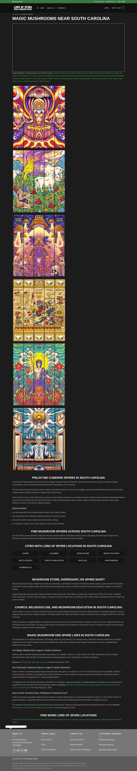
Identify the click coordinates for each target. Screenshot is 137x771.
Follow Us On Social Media (80, 750)
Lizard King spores (30, 81)
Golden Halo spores (95, 73)
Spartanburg (111, 560)
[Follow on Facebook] (117, 1)
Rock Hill (82, 560)
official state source (19, 708)
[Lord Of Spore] (23, 8)
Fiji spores (111, 76)
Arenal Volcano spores (97, 76)
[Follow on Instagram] (119, 1)
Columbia (54, 553)
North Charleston (54, 560)
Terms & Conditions (48, 750)
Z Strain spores (44, 81)
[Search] (38, 8)
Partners (61, 8)
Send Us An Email (77, 740)
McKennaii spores (69, 76)
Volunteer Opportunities (108, 750)
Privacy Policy (46, 740)
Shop (42, 8)
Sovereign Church (98, 1)
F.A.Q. (43, 745)
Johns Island (83, 553)
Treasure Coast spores (99, 78)
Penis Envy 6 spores (39, 78)
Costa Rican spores (111, 73)
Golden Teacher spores (62, 73)
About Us (50, 8)
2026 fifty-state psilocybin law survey (34, 662)
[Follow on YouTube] (123, 1)
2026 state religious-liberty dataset (41, 708)
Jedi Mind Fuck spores (52, 76)
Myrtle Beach (25, 560)
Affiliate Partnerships (107, 740)
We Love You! (17, 1)
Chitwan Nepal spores (81, 78)
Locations (16, 14)
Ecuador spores (24, 78)
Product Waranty (76, 745)
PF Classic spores (36, 76)
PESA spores (23, 76)
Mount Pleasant (111, 553)
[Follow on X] (121, 1)
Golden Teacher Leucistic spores (60, 78)
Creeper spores (82, 76)
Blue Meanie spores (79, 73)
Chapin (25, 553)
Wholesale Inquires (106, 745)
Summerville (25, 567)
